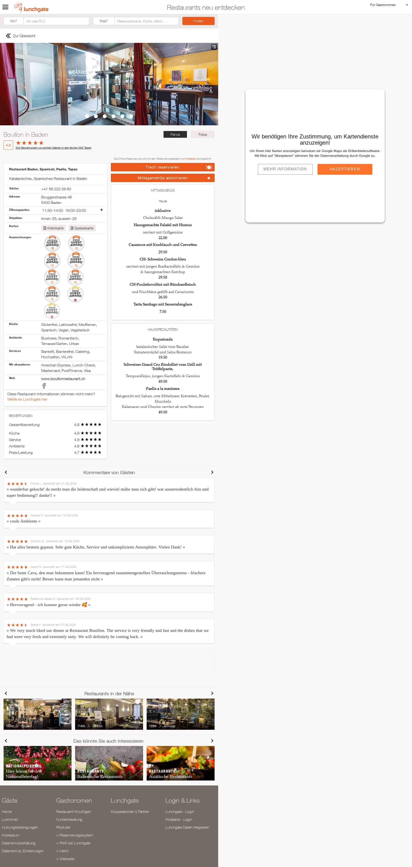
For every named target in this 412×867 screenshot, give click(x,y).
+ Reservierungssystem (74, 835)
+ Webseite (65, 859)
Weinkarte (55, 228)
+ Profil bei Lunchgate (73, 843)
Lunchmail (10, 819)
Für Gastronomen (383, 5)
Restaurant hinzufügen (73, 811)
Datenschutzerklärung (19, 843)
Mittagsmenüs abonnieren (163, 178)
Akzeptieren (345, 169)
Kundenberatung (69, 819)
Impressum (11, 835)
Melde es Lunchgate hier (27, 399)
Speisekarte (83, 228)
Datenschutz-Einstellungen (23, 851)
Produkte (63, 827)
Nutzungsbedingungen (20, 827)
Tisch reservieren (163, 167)
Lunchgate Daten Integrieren (187, 827)
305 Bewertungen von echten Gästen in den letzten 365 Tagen (53, 147)
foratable (191, 158)
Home (7, 811)
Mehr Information (285, 169)
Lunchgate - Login (179, 811)
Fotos (203, 134)
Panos (175, 134)
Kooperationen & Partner (130, 811)
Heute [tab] (163, 201)
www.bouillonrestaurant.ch (63, 378)
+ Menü (62, 851)
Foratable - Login (178, 819)
